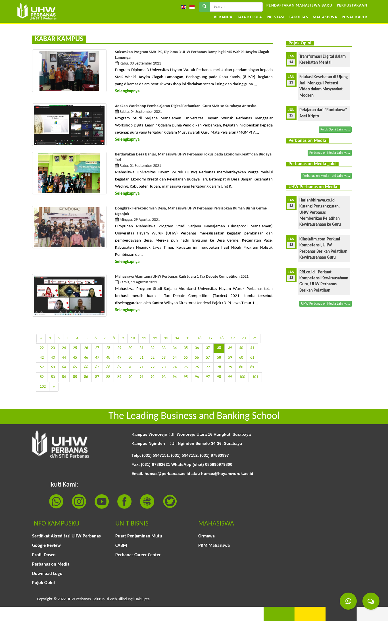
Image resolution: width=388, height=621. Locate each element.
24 (64, 348)
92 (153, 377)
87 (97, 377)
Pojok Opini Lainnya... (335, 129)
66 (86, 367)
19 (233, 338)
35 (186, 348)
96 (197, 377)
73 (164, 367)
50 (130, 358)
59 (230, 358)
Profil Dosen (44, 555)
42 (42, 358)
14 (177, 338)
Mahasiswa (325, 17)
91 (141, 377)
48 (108, 358)
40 (241, 348)
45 (75, 358)
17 (210, 338)
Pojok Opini (43, 583)
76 (197, 367)
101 (255, 377)
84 (64, 377)
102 (43, 387)
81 (252, 367)
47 (97, 358)
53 (164, 358)
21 (255, 338)
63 (53, 367)
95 (186, 377)
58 (219, 358)
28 (108, 348)
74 (175, 367)
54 (175, 358)
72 (153, 367)
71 (141, 367)
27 (97, 348)
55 (186, 358)
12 (155, 338)
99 (230, 377)
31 (141, 348)
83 (53, 377)
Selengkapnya (127, 91)
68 (108, 367)
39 (230, 348)
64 (64, 367)
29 (119, 348)
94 (175, 377)
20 (244, 338)
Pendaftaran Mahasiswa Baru (299, 5)
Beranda (223, 17)
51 (141, 358)
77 (208, 367)
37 (208, 348)
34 (175, 348)
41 (252, 348)
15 (188, 338)
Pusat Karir (354, 17)
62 (42, 367)
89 (119, 377)
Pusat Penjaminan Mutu (138, 536)
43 (53, 358)
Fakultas (298, 17)
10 (133, 338)
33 (164, 348)
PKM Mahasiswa (214, 545)
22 (42, 348)
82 (42, 377)
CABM (121, 545)
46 (86, 358)
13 (166, 338)
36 (197, 348)
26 (86, 348)
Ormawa (206, 536)
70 (130, 367)
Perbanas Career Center (138, 555)
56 (197, 358)
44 (64, 358)
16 (199, 338)
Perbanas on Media (51, 564)
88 (108, 377)
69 (119, 367)
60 (241, 358)
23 (53, 348)
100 (242, 377)
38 (219, 348)
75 (186, 367)
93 (164, 377)
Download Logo (47, 574)
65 (75, 367)
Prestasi (276, 17)
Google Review (46, 545)
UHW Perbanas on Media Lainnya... (325, 304)
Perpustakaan (352, 5)
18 (222, 338)
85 (75, 377)
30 (130, 348)
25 (75, 348)
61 (252, 358)
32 (153, 348)
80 (241, 367)
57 (208, 358)
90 (130, 377)
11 (144, 338)
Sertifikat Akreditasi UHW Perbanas (66, 536)
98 (219, 377)
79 (230, 367)
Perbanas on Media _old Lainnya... (326, 176)
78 (219, 367)
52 (153, 358)
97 (208, 377)
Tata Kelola (249, 17)
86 (86, 377)
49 (119, 358)
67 (97, 367)
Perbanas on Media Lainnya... (329, 153)
